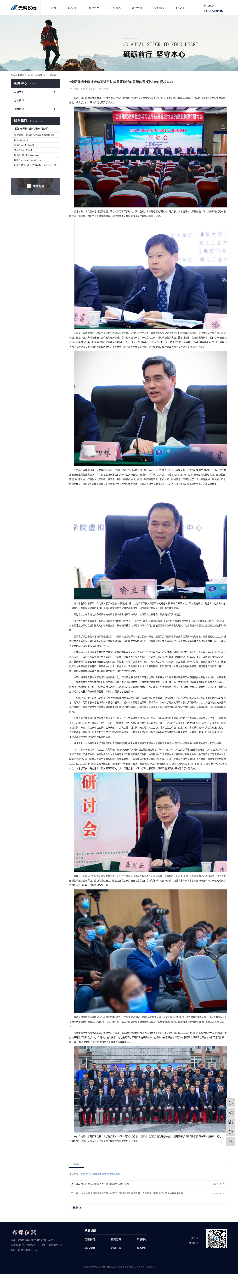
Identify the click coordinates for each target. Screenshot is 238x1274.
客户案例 (137, 8)
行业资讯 (19, 100)
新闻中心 (158, 8)
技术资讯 (19, 109)
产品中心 (115, 8)
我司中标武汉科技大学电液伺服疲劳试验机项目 (105, 1184)
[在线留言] (230, 1131)
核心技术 (90, 1248)
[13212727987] (230, 1112)
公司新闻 (52, 75)
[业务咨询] (230, 1102)
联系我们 (180, 8)
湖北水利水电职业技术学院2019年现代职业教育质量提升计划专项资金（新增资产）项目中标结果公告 (132, 1193)
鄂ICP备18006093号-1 (92, 1267)
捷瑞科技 (150, 1267)
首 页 (30, 75)
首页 (53, 8)
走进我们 (72, 8)
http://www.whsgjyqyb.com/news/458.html (100, 1174)
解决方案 (94, 8)
